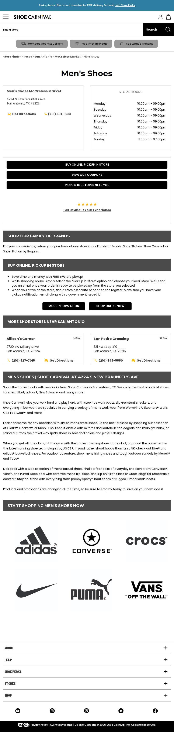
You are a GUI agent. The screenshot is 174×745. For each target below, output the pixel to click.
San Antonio (43, 56)
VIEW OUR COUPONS (87, 175)
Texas (27, 56)
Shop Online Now (110, 306)
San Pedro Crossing (111, 338)
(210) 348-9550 (111, 360)
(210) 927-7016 (23, 360)
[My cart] (168, 17)
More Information (63, 306)
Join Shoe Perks (125, 5)
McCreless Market (68, 56)
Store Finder (12, 56)
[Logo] (32, 17)
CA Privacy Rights (61, 725)
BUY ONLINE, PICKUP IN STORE (87, 164)
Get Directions (61, 360)
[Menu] (6, 17)
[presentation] (160, 16)
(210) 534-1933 (59, 114)
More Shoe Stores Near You (87, 185)
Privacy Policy (39, 725)
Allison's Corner (21, 338)
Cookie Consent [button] (85, 725)
